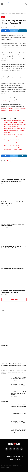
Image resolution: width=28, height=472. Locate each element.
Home (2, 13)
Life (22, 456)
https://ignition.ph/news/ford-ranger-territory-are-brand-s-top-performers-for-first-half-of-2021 (14, 136)
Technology (16, 456)
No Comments (18, 26)
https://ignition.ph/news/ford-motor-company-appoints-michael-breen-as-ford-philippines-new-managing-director (15, 147)
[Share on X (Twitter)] (14, 30)
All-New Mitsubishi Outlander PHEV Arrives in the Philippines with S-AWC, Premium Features (19, 406)
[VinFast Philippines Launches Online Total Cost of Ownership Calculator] (14, 193)
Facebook (22, 99)
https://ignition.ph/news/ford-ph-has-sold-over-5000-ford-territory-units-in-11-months (14, 141)
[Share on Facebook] (5, 30)
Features (16, 454)
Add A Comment (14, 299)
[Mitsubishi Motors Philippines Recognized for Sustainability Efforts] (14, 215)
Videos (11, 459)
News (3, 17)
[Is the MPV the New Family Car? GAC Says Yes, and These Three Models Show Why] (14, 237)
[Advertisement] (14, 327)
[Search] (26, 4)
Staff (4, 26)
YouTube (5, 101)
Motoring (9, 456)
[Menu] (2, 4)
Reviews (22, 454)
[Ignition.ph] (14, 4)
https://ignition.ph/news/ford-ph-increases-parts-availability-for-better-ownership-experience (15, 130)
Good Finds (18, 459)
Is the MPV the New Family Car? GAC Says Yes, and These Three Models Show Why (18, 393)
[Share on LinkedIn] (22, 30)
